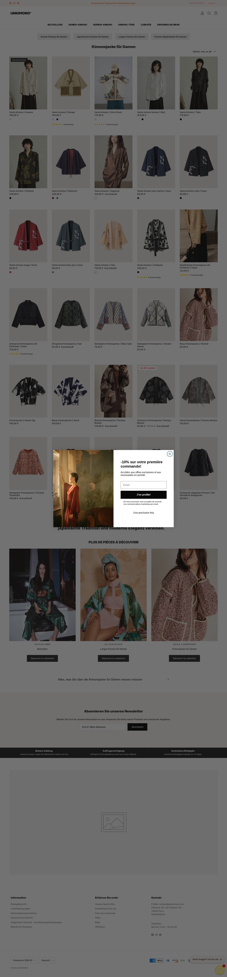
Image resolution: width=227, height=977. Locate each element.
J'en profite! (144, 494)
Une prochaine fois (143, 512)
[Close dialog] (169, 454)
